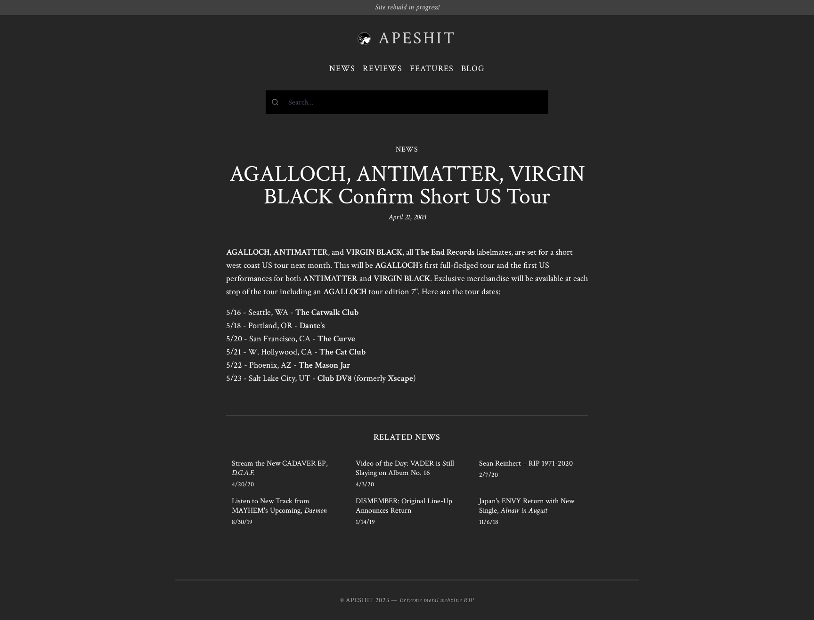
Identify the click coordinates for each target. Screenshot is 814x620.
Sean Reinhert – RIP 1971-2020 (526, 463)
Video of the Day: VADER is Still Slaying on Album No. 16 (405, 468)
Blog (473, 68)
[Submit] (277, 102)
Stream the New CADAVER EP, (280, 468)
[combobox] (407, 102)
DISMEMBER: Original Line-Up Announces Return (404, 505)
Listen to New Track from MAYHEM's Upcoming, (279, 505)
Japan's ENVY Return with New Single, (526, 505)
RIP (469, 600)
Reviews (382, 68)
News (342, 68)
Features (432, 68)
